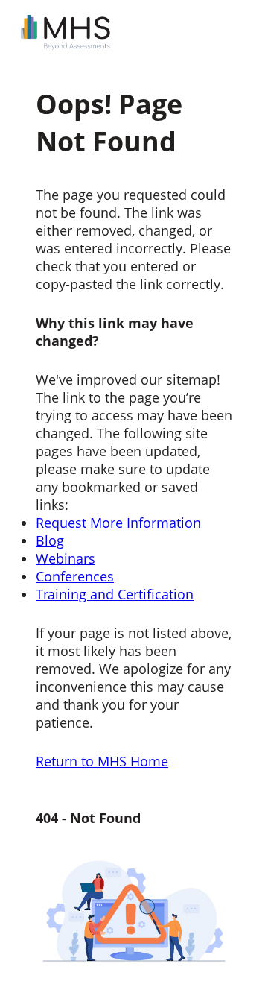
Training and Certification (115, 594)
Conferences (75, 576)
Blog (50, 540)
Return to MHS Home (102, 761)
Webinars (65, 558)
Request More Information (118, 523)
